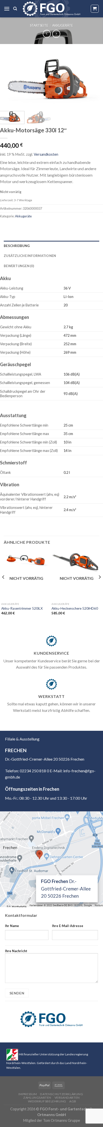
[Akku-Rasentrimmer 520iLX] (26, 559)
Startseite (39, 25)
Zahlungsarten (37, 1097)
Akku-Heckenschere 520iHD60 (75, 608)
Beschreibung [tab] (17, 246)
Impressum (27, 1094)
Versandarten (67, 1097)
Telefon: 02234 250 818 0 (27, 770)
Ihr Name (12, 926)
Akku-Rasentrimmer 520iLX (22, 608)
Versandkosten (46, 154)
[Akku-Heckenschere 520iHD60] (77, 562)
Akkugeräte (62, 25)
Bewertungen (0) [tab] (19, 266)
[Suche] (15, 8)
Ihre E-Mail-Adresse (67, 926)
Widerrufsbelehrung (47, 1101)
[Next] (94, 80)
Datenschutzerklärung (61, 1094)
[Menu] (7, 8)
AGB (72, 1101)
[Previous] (8, 80)
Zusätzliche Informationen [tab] (30, 256)
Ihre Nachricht (16, 951)
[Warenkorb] (95, 9)
